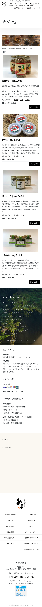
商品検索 (11, 5)
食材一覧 (10, 520)
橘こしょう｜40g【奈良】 (13, 196)
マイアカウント (31, 514)
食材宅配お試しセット (10, 538)
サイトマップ (10, 543)
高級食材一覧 (31, 8)
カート (31, 5)
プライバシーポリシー (31, 532)
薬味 (21, 100)
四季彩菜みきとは (10, 514)
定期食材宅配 (10, 532)
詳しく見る (34, 107)
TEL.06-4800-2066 (21, 576)
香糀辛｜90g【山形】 (11, 140)
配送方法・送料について (31, 543)
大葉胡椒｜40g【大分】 (12, 255)
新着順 (10, 48)
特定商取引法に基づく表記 (31, 549)
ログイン (16, 5)
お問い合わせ (31, 520)
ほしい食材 (26, 5)
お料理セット (31, 526)
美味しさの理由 (10, 526)
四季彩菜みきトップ (20, 8)
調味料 (16, 100)
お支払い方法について (31, 538)
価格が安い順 (17, 48)
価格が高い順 (27, 48)
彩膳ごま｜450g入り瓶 (12, 81)
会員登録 (21, 5)
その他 (27, 100)
